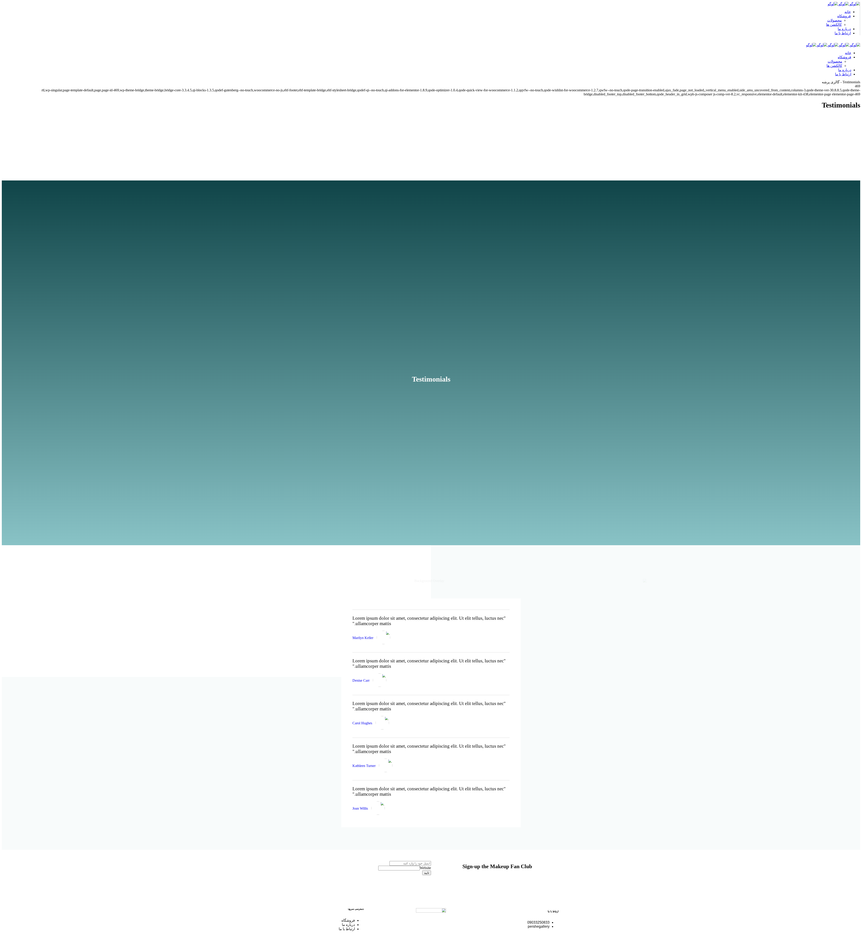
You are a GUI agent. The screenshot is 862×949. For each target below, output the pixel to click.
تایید (426, 872)
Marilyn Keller (362, 638)
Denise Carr (360, 680)
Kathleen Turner (364, 766)
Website (425, 868)
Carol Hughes (362, 723)
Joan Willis (360, 808)
